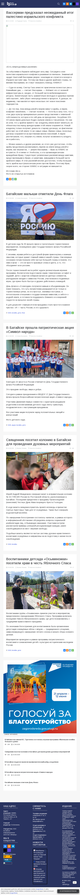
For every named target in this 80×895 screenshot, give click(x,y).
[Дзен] (74, 4)
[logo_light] (12, 4)
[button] (2, 4)
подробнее (39, 889)
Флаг (23, 313)
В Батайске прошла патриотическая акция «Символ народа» (29, 772)
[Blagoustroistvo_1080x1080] (40, 696)
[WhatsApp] (15, 179)
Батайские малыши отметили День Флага (21, 782)
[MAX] (77, 4)
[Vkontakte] (64, 4)
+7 (33, 815)
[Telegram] (70, 4)
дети (19, 313)
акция (14, 425)
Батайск (14, 313)
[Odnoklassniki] (67, 4)
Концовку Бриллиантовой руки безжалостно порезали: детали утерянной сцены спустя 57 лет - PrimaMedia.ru (39, 875)
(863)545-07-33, (39, 815)
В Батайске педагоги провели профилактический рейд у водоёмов (31, 762)
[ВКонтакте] (7, 179)
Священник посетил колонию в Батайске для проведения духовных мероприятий (37, 752)
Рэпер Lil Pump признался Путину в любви (40, 864)
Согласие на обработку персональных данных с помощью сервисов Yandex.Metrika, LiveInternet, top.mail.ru (69, 874)
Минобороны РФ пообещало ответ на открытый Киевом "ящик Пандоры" (40, 855)
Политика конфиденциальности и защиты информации (69, 867)
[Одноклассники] (10, 179)
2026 (9, 313)
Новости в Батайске (36, 21)
